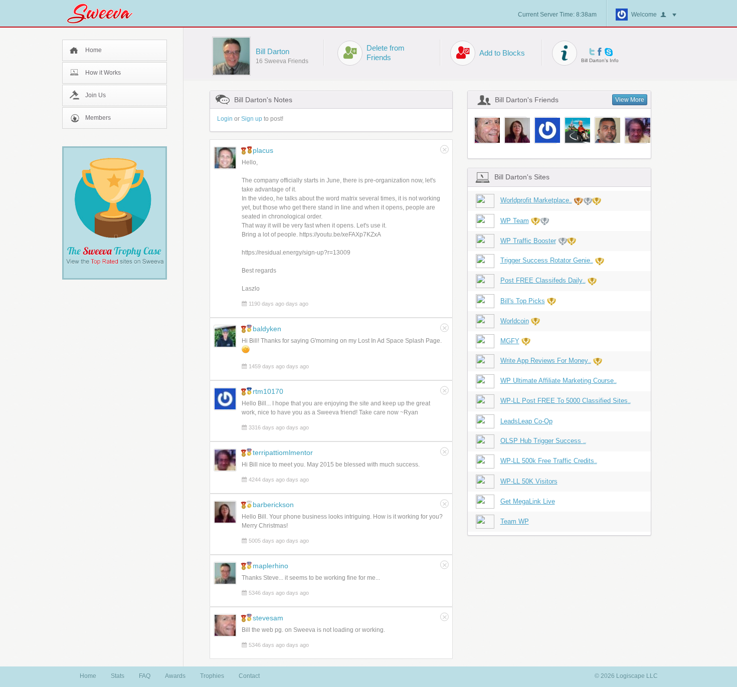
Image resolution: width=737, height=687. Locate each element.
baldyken (267, 329)
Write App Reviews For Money (545, 360)
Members (98, 117)
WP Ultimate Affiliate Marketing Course (558, 380)
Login (225, 118)
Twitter (592, 52)
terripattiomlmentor (283, 452)
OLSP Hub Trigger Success (543, 440)
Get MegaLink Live (527, 501)
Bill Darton (272, 51)
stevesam (268, 618)
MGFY (509, 341)
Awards (175, 675)
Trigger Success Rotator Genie (546, 260)
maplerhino (270, 566)
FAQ (144, 675)
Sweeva (105, 13)
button (668, 15)
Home (93, 50)
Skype (609, 52)
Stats (117, 675)
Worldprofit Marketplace (536, 200)
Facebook (600, 52)
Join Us (95, 95)
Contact (249, 675)
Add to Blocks (502, 53)
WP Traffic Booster (528, 241)
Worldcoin (514, 321)
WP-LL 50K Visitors (529, 481)
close (444, 149)
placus (263, 150)
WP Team (514, 220)
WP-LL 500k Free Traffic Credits (548, 461)
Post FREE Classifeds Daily (543, 280)
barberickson (273, 505)
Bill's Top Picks (522, 301)
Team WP (514, 521)
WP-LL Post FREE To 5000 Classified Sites (565, 400)
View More (629, 99)
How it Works (103, 72)
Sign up (251, 118)
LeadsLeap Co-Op (526, 421)
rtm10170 (268, 391)
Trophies (212, 675)
